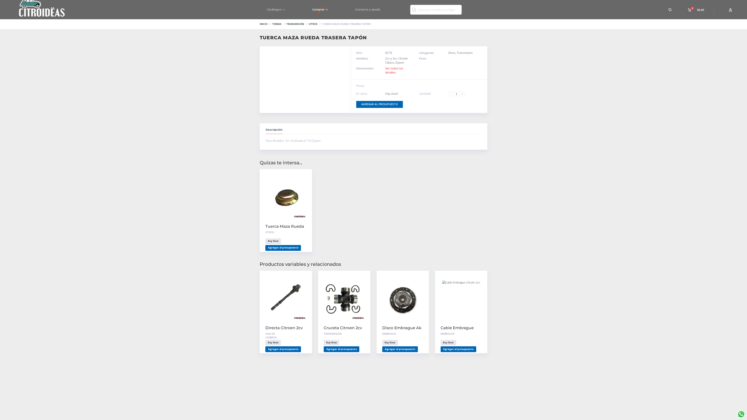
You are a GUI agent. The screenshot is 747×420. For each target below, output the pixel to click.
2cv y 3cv (391, 58)
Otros (313, 24)
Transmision (333, 333)
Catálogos (274, 9)
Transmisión (295, 24)
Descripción (274, 129)
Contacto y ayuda (367, 9)
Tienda (276, 24)
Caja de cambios (271, 335)
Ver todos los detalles (394, 70)
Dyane (399, 62)
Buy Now (273, 241)
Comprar (318, 9)
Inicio (263, 24)
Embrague (389, 333)
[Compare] (670, 9)
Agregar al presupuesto (379, 104)
